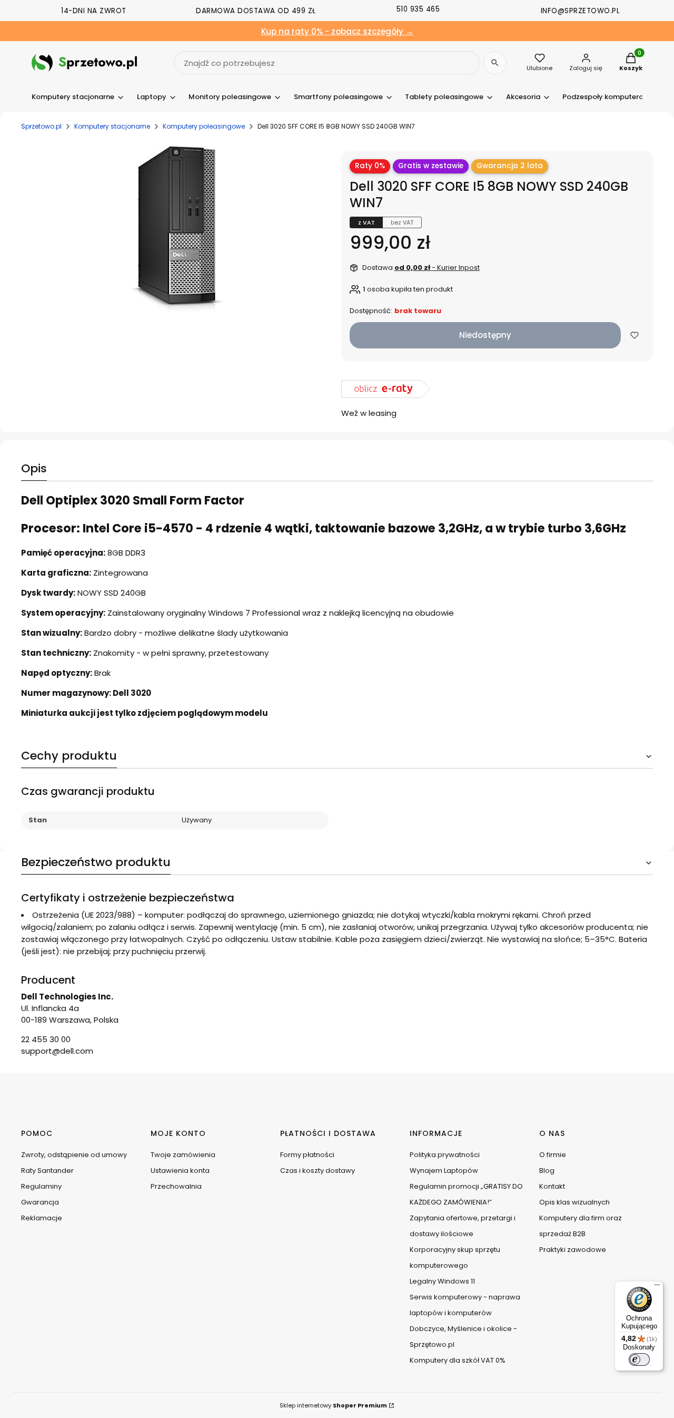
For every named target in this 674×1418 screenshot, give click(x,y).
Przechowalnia (176, 1186)
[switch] (639, 1359)
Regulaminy (41, 1186)
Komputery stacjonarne (112, 126)
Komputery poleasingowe (204, 126)
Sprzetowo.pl (41, 126)
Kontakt (552, 1186)
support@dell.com (57, 1050)
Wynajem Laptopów (444, 1171)
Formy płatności (307, 1155)
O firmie (552, 1155)
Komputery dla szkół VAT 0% (458, 1360)
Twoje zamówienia (183, 1155)
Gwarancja (40, 1202)
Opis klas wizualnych (574, 1202)
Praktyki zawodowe (572, 1250)
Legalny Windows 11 (442, 1281)
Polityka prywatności (445, 1155)
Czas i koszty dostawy (317, 1171)
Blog (546, 1171)
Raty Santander (47, 1171)
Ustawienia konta (180, 1171)
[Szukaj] (495, 62)
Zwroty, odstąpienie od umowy (74, 1155)
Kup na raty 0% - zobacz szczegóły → (337, 31)
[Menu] (657, 1287)
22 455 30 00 (46, 1039)
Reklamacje (41, 1218)
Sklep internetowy (333, 1405)
